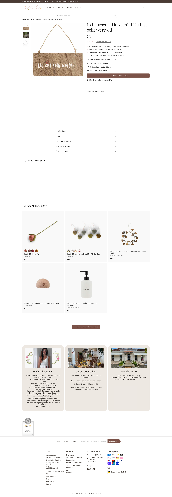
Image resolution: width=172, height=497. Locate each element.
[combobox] (86, 16)
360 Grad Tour (51, 476)
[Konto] (144, 7)
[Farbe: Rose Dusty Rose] (29, 250)
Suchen (69, 473)
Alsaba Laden (51, 455)
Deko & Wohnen (36, 19)
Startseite (25, 19)
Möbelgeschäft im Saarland (52, 463)
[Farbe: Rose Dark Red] (32, 250)
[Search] (57, 16)
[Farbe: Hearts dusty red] (72, 250)
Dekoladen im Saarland (54, 457)
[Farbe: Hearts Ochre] (75, 250)
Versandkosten (103, 70)
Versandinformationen (74, 457)
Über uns (49, 484)
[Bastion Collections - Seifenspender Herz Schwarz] (86, 288)
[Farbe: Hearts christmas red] (79, 250)
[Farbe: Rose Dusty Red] (25, 250)
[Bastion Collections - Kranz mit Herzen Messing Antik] (129, 236)
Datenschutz (70, 460)
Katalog (48, 479)
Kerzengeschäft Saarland (55, 471)
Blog (47, 474)
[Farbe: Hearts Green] (68, 250)
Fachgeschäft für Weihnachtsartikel (52, 468)
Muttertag (46, 19)
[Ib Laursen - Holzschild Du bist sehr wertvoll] (118, 100)
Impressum (70, 455)
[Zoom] (58, 50)
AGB (67, 470)
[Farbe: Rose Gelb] (36, 250)
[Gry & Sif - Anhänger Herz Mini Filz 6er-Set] (86, 236)
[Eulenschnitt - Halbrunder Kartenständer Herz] (43, 287)
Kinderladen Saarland (53, 460)
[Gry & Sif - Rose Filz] (43, 236)
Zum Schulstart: (27, 1)
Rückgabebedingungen (74, 462)
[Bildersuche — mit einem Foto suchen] (115, 15)
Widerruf (69, 468)
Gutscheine (50, 481)
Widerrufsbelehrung (73, 465)
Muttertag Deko (56, 19)
